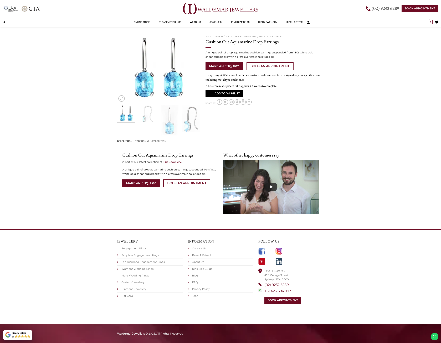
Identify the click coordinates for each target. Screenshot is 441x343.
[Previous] (123, 68)
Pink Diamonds (240, 22)
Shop (219, 36)
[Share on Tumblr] (249, 102)
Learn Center (294, 22)
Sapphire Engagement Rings (140, 255)
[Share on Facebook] (219, 102)
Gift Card (127, 295)
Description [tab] (124, 141)
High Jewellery (267, 22)
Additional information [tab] (150, 141)
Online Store (142, 22)
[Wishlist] (436, 22)
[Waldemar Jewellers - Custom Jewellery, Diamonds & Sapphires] (220, 8)
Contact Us (199, 248)
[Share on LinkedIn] (243, 102)
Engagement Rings (169, 22)
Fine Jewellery (246, 36)
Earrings (276, 36)
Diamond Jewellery (133, 289)
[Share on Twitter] (225, 102)
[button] (308, 22)
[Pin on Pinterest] (237, 102)
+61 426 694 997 (277, 291)
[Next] (194, 68)
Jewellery (216, 22)
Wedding (195, 22)
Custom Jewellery (132, 282)
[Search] (4, 22)
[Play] (271, 187)
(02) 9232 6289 (276, 285)
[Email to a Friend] (231, 102)
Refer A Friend (201, 255)
